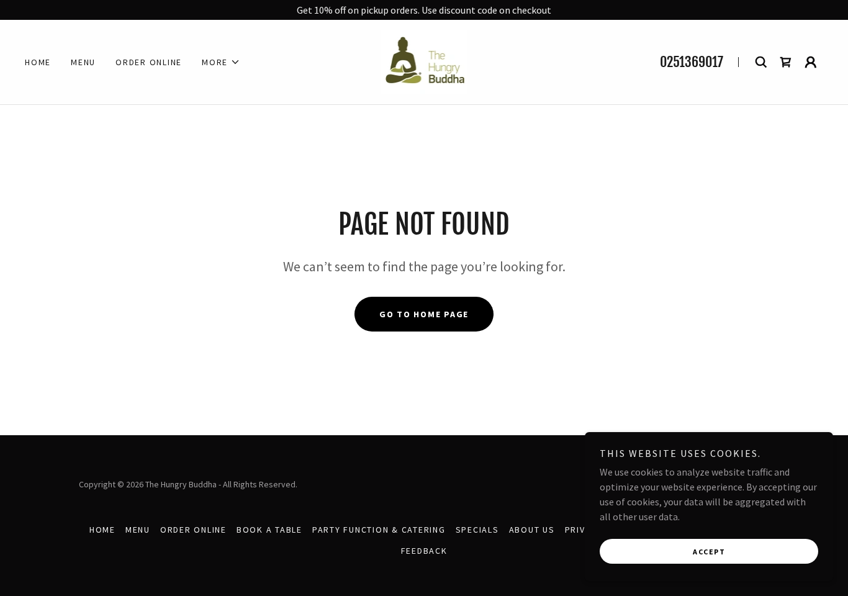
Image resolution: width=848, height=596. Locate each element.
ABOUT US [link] (532, 529)
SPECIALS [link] (477, 529)
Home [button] (102, 529)
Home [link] (38, 62)
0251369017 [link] (691, 61)
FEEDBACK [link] (424, 550)
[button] (221, 62)
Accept (709, 551)
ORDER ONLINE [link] (148, 62)
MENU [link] (83, 62)
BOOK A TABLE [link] (269, 529)
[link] (424, 61)
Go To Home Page (424, 314)
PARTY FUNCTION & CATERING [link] (379, 529)
